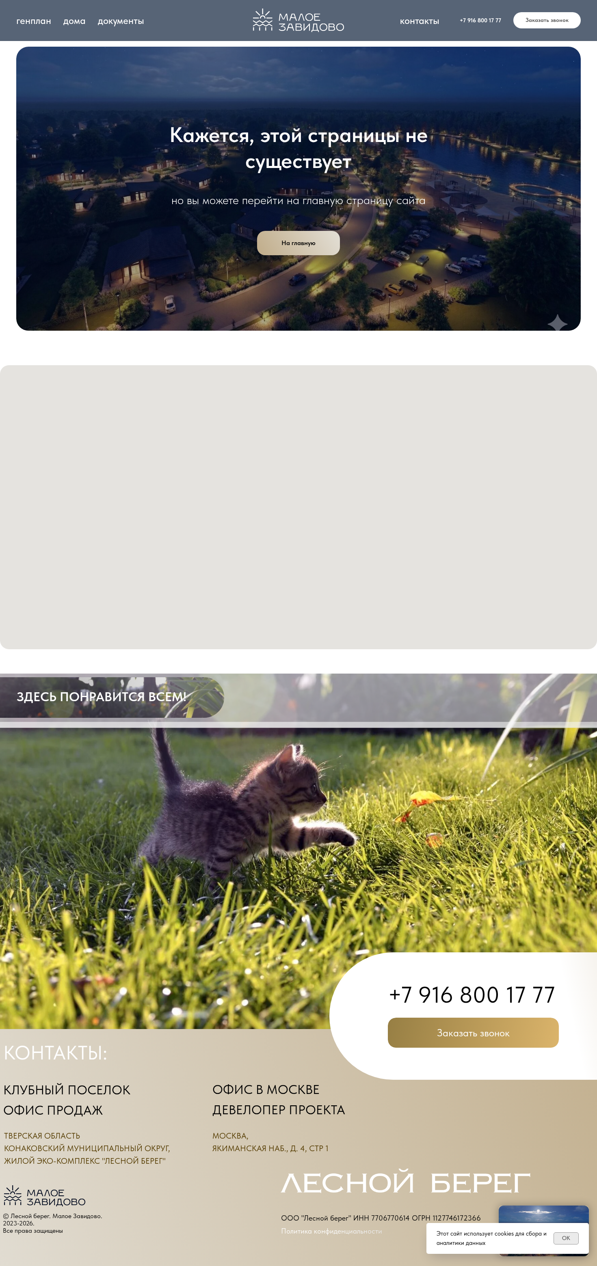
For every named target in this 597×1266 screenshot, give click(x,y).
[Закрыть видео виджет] (588, 1207)
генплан (33, 20)
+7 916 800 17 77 (480, 20)
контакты (419, 20)
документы (121, 20)
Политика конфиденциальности (331, 1231)
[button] (547, 20)
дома (74, 20)
